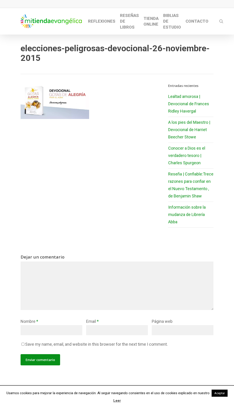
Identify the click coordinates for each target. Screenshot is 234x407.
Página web (162, 321)
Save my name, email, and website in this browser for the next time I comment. (96, 344)
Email (92, 321)
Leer (117, 401)
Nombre (29, 321)
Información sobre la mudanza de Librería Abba (187, 214)
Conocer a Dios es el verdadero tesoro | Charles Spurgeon (186, 155)
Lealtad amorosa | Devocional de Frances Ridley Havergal (188, 103)
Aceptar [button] (219, 393)
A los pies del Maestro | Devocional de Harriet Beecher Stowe (189, 129)
